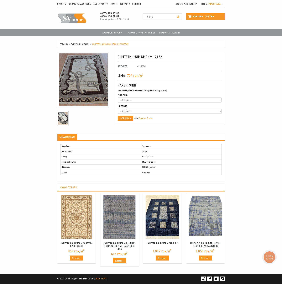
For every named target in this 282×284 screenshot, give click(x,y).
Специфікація (67, 136)
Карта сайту (102, 278)
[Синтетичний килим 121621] (83, 80)
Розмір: (123, 106)
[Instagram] (222, 279)
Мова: (211, 4)
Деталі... (76, 258)
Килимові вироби (112, 32)
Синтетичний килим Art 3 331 (162, 242)
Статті (114, 4)
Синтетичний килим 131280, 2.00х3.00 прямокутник (205, 244)
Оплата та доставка (80, 4)
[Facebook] (210, 279)
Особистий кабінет (186, 4)
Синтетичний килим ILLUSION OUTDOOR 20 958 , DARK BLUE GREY (119, 245)
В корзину (124, 118)
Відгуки (136, 4)
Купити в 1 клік (145, 118)
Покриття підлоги (169, 32)
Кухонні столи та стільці (140, 32)
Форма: (123, 95)
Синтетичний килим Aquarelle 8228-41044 (77, 244)
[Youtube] (203, 279)
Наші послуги (100, 4)
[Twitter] (216, 279)
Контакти (125, 4)
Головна (62, 4)
